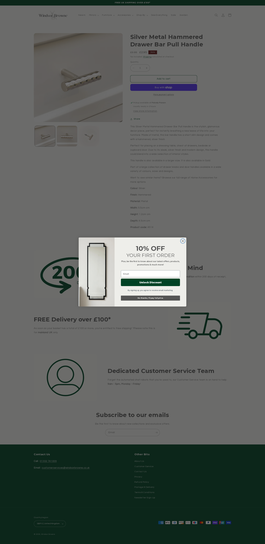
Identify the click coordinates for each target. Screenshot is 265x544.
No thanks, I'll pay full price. (150, 298)
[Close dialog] (182, 241)
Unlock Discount (150, 282)
